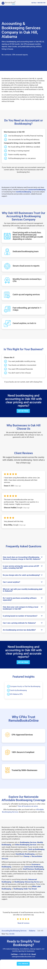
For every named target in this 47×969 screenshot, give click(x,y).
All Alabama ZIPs (16, 694)
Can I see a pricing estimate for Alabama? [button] (19, 623)
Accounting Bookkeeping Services (14, 931)
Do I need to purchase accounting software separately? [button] (20, 599)
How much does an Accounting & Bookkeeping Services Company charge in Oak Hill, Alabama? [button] (22, 558)
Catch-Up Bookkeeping (18, 690)
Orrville (11, 934)
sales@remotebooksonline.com (23, 957)
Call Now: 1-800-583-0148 (38, 2)
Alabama (32, 931)
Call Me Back (23, 963)
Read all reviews (23, 923)
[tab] (23, 558)
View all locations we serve (28, 806)
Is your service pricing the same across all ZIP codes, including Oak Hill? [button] (21, 567)
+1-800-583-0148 (24, 954)
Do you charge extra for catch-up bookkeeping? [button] (21, 575)
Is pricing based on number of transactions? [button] (20, 616)
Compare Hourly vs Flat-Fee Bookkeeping (25, 686)
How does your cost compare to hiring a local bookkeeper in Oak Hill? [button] (20, 608)
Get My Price (23, 411)
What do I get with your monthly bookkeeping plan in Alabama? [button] (22, 590)
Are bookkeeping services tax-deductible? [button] (19, 630)
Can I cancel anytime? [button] (11, 582)
